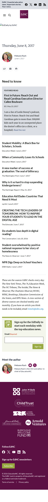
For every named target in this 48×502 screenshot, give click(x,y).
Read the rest (19, 130)
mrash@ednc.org (35, 309)
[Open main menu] (4, 15)
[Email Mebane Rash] (30, 365)
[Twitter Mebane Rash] (35, 365)
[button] (10, 68)
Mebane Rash (20, 55)
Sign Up (38, 346)
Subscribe (8, 466)
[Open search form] (9, 15)
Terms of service (8, 482)
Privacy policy (24, 482)
